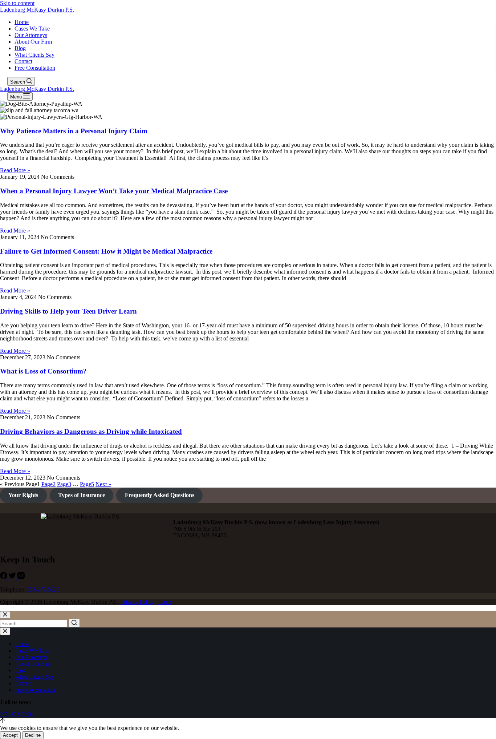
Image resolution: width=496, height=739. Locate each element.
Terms (165, 602)
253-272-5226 (43, 589)
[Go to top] (2, 721)
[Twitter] (13, 577)
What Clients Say (34, 55)
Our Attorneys (31, 35)
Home (22, 22)
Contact (23, 61)
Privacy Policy (137, 602)
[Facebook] (4, 577)
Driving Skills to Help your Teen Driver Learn (68, 311)
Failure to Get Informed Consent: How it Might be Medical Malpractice (106, 251)
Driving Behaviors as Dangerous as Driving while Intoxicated (91, 431)
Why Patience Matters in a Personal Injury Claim (73, 131)
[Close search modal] (5, 615)
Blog (20, 48)
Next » (103, 484)
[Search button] (74, 623)
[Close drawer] (5, 631)
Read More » (15, 170)
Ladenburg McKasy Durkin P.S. (37, 10)
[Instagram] (21, 577)
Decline (33, 735)
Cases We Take (32, 28)
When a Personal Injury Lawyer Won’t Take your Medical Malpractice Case (114, 191)
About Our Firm (33, 42)
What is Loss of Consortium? (43, 371)
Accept (10, 735)
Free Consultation (35, 68)
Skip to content (17, 3)
